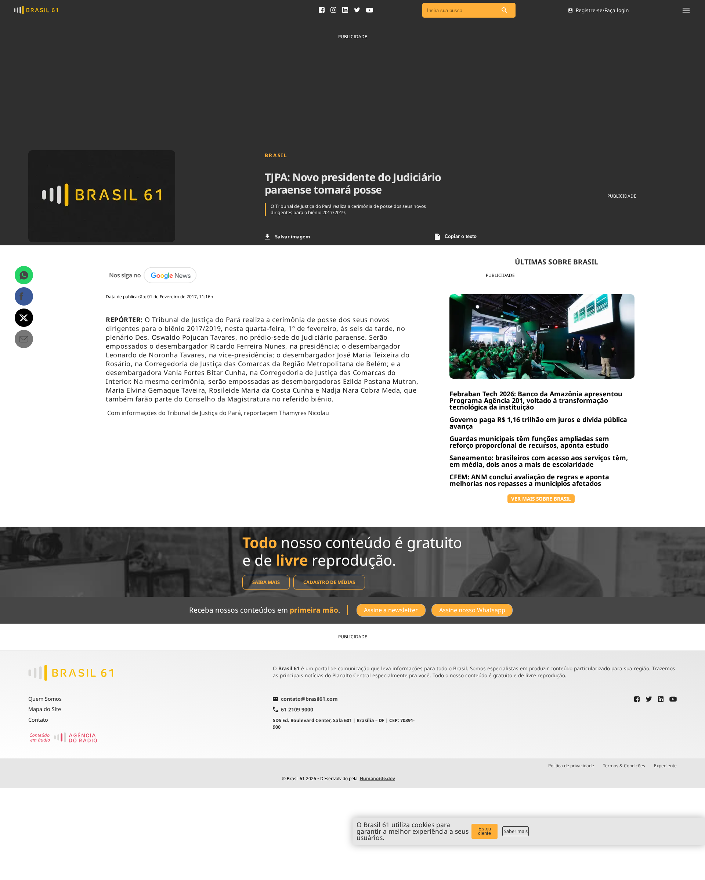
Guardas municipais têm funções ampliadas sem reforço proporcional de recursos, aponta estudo (529, 441)
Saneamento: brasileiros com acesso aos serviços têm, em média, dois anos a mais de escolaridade (538, 461)
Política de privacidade (571, 766)
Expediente (665, 766)
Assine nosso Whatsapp (472, 610)
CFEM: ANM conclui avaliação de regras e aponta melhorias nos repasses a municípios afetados (529, 480)
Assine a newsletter (391, 610)
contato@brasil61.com (309, 699)
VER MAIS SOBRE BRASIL (541, 498)
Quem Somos (45, 698)
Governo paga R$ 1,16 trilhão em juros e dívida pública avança (538, 422)
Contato (38, 719)
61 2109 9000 (297, 709)
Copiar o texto (461, 236)
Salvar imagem (292, 236)
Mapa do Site (44, 709)
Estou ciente (484, 831)
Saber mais (516, 831)
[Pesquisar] (504, 10)
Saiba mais (266, 582)
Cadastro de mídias (329, 582)
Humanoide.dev (377, 778)
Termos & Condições (624, 766)
